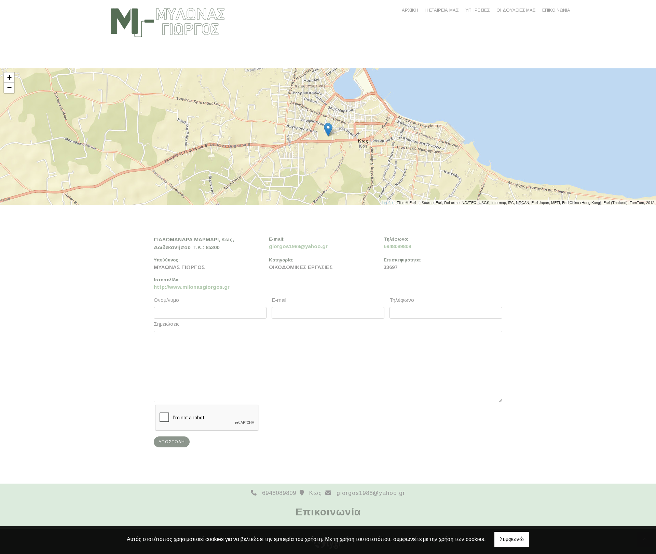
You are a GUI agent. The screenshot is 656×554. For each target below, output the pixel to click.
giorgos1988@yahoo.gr (298, 246)
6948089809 (397, 246)
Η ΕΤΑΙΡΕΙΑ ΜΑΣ (442, 10)
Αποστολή (172, 442)
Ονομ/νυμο (166, 300)
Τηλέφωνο (402, 300)
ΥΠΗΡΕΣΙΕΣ (477, 10)
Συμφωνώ (512, 539)
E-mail (279, 300)
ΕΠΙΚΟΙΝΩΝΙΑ (556, 10)
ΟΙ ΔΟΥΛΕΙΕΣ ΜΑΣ (515, 10)
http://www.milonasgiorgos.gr (192, 287)
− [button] (9, 87)
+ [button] (9, 77)
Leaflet (388, 202)
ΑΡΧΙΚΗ (410, 10)
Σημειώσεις (166, 324)
